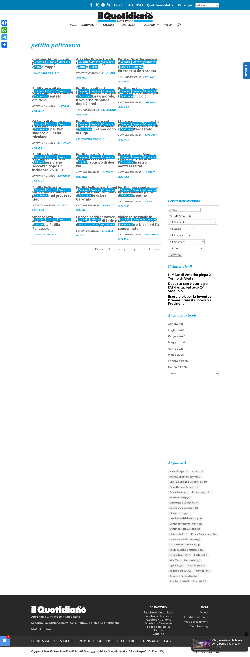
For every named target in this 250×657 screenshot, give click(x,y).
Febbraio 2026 (178, 361)
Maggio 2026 (177, 342)
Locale (83, 162)
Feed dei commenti (196, 621)
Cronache (64, 61)
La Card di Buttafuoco (184, 544)
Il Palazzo (178, 513)
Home (73, 24)
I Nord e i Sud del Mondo (185, 518)
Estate (82, 66)
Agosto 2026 (176, 324)
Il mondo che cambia (183, 508)
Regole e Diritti (180, 571)
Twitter (158, 630)
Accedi (203, 612)
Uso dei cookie (122, 641)
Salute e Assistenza (131, 66)
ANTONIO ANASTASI (129, 76)
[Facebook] (4, 22)
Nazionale (192, 560)
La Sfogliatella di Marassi (186, 550)
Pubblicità (89, 641)
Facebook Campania (158, 623)
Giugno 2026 (176, 336)
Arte (197, 471)
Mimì (175, 560)
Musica (93, 66)
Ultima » (154, 249)
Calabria (108, 24)
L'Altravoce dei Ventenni (185, 524)
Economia (201, 492)
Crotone (51, 61)
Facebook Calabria (158, 619)
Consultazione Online (183, 487)
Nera (38, 66)
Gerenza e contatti (52, 641)
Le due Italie (180, 555)
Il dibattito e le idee (183, 502)
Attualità (39, 162)
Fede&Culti (107, 224)
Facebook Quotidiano (158, 612)
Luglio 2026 (176, 330)
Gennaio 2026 (177, 367)
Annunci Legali (179, 471)
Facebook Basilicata (158, 616)
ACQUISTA (135, 5)
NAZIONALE (88, 24)
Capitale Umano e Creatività (188, 482)
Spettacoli (108, 61)
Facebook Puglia (158, 626)
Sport (199, 581)
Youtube (158, 634)
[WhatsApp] (4, 30)
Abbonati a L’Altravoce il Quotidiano (55, 616)
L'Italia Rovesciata (204, 534)
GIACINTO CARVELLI (88, 73)
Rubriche (202, 571)
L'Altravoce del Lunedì (184, 529)
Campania (149, 24)
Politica (197, 565)
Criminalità (85, 96)
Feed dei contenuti (196, 617)
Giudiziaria (41, 96)
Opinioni (176, 565)
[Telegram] (4, 37)
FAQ (167, 641)
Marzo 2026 (176, 354)
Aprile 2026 (176, 348)
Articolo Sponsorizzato (185, 477)
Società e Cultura (88, 224)
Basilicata (128, 24)
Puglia (168, 24)
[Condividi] (4, 44)
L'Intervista (178, 534)
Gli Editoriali (179, 497)
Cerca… (119, 5)
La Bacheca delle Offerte (184, 539)
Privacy (151, 641)
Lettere (201, 555)
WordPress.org (199, 626)
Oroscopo (185, 5)
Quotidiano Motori (160, 5)
